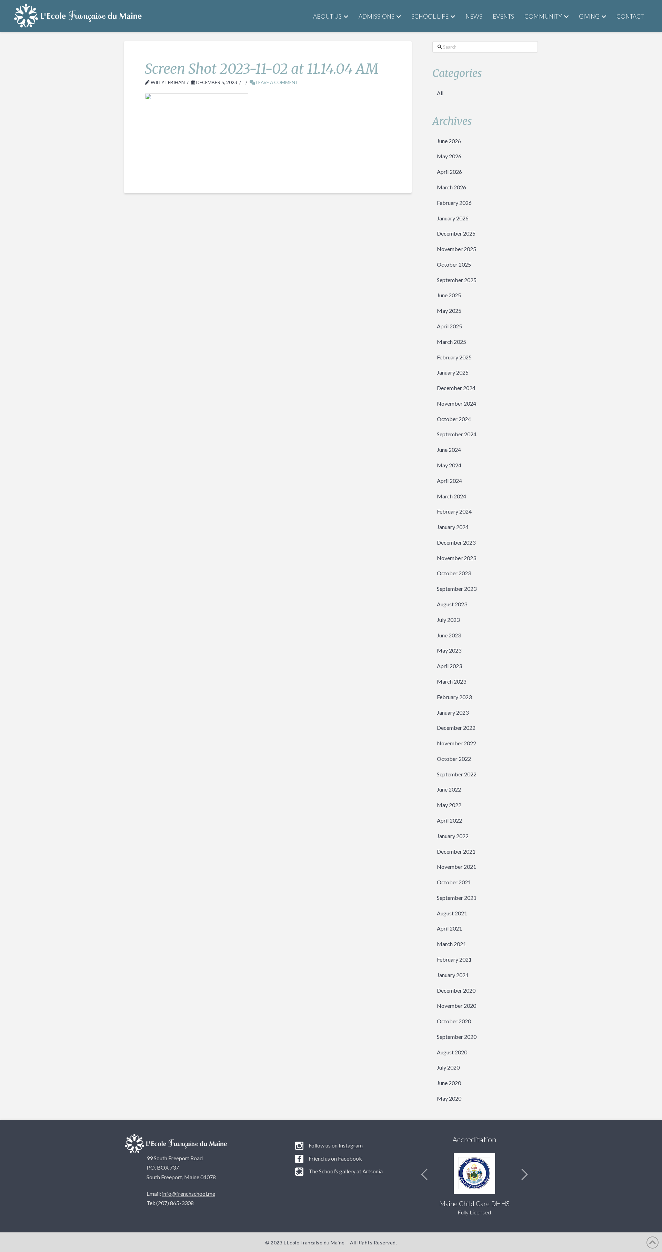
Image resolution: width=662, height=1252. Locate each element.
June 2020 (449, 1083)
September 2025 (457, 280)
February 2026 (454, 202)
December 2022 (456, 727)
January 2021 (453, 975)
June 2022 (449, 789)
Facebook (350, 1158)
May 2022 (449, 805)
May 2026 (449, 156)
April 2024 (449, 480)
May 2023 (449, 650)
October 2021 (454, 882)
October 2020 (454, 1021)
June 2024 (449, 449)
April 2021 (449, 928)
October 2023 (454, 573)
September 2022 (457, 774)
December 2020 (456, 990)
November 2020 (456, 1005)
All (440, 93)
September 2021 (457, 897)
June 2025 (449, 295)
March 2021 (451, 944)
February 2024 (454, 511)
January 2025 (453, 372)
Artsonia (372, 1171)
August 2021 (452, 913)
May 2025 (449, 310)
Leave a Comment (277, 82)
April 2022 (449, 820)
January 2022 (453, 836)
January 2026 (453, 218)
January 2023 (453, 712)
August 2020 (452, 1052)
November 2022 (456, 743)
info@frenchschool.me (188, 1193)
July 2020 (448, 1067)
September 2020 (457, 1036)
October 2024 (454, 419)
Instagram (351, 1145)
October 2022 (454, 758)
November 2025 (456, 249)
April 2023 (449, 666)
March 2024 (451, 496)
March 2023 (451, 681)
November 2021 (456, 866)
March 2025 (451, 341)
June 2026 (449, 141)
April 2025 (449, 326)
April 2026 (449, 171)
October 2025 (454, 264)
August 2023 (452, 604)
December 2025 (456, 233)
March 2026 (451, 187)
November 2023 (456, 558)
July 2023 (448, 619)
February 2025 (454, 357)
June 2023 (449, 635)
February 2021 (454, 959)
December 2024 (456, 388)
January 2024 (453, 527)
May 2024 (449, 465)
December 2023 (456, 542)
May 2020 (449, 1098)
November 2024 (456, 403)
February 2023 (454, 697)
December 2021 (456, 851)
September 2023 (457, 588)
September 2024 (457, 434)
